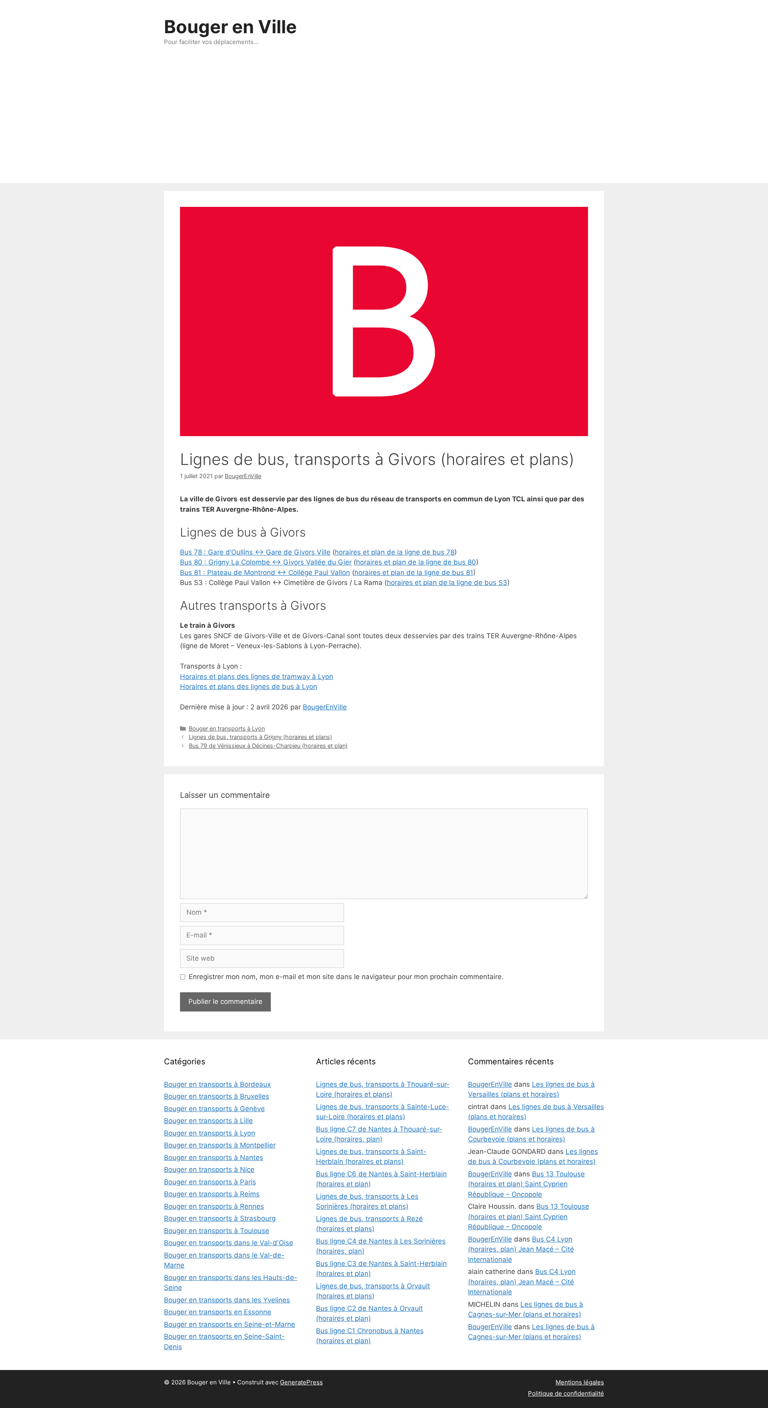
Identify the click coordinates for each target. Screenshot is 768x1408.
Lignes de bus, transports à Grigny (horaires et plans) (260, 736)
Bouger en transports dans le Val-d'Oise (228, 1243)
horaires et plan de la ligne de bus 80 (416, 562)
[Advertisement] (384, 123)
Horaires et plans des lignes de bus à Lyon (248, 687)
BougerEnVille (325, 707)
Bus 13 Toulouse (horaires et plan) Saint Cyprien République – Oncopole (526, 1184)
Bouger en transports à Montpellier (220, 1145)
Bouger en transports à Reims (212, 1194)
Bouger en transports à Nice (209, 1170)
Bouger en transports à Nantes (213, 1158)
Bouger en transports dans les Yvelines (227, 1300)
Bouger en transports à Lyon (227, 728)
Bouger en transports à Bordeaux (217, 1084)
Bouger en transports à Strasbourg (220, 1218)
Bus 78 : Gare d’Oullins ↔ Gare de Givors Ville (255, 552)
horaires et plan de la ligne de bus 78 (394, 552)
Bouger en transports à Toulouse (216, 1231)
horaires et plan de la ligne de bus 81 (413, 573)
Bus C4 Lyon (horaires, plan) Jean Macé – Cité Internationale (521, 1249)
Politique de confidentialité (566, 1393)
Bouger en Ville (230, 27)
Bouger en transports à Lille (208, 1121)
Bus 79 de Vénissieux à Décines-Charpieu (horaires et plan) (268, 745)
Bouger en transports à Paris (210, 1182)
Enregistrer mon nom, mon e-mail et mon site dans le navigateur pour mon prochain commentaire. (346, 977)
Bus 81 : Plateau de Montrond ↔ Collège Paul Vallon (265, 573)
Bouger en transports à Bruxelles (216, 1096)
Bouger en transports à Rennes (214, 1206)
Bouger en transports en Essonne (217, 1312)
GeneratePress (301, 1382)
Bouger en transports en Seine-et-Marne (229, 1324)
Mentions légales (580, 1382)
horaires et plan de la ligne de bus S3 (447, 583)
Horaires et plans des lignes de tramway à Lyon (256, 677)
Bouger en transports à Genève (214, 1109)
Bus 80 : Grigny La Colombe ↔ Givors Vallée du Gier (266, 562)
